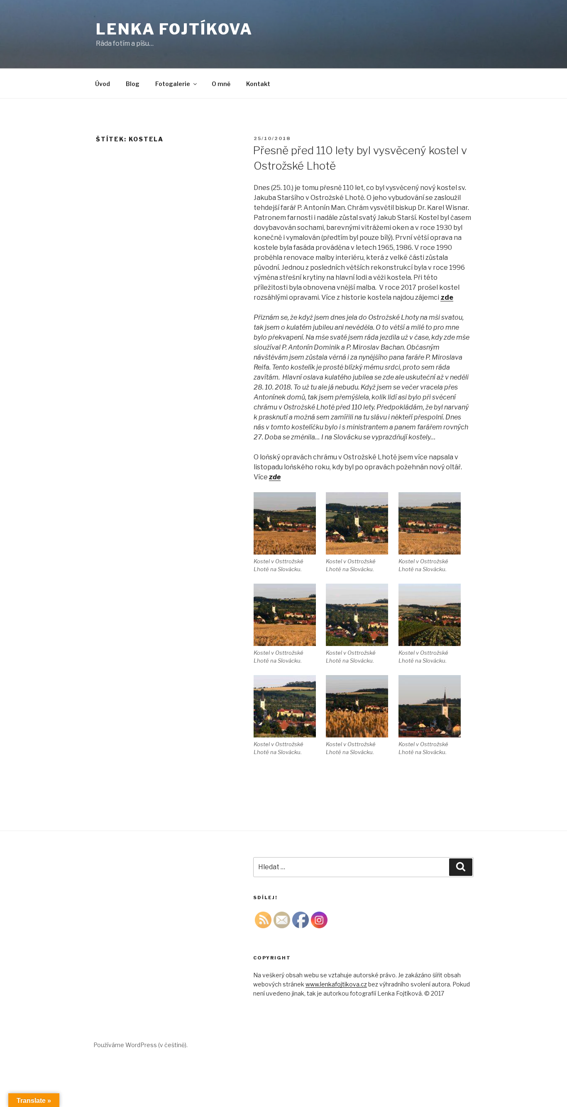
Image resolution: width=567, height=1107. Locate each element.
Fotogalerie (172, 83)
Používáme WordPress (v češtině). (140, 1044)
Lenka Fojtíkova (174, 29)
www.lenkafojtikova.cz (336, 984)
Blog (132, 83)
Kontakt (258, 83)
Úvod (102, 83)
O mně (221, 83)
